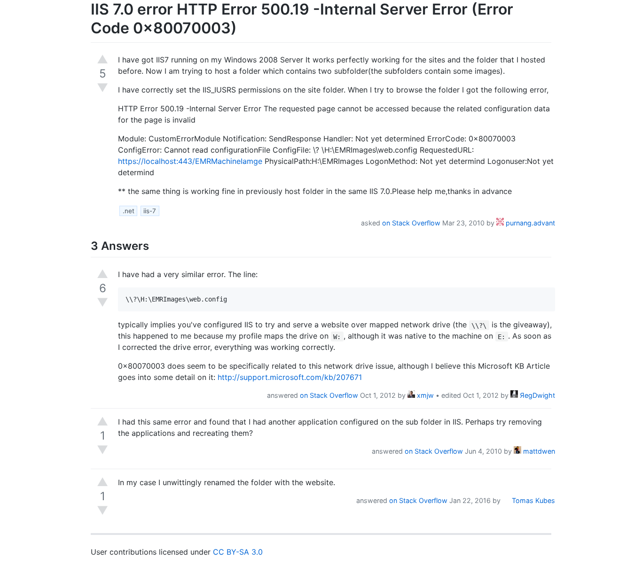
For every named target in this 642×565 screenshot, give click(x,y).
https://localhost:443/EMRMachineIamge (190, 161)
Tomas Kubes (532, 500)
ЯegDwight (536, 395)
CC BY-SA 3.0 (238, 552)
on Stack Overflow (411, 223)
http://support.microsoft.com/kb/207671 (290, 377)
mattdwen (538, 451)
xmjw (424, 395)
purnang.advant (529, 223)
